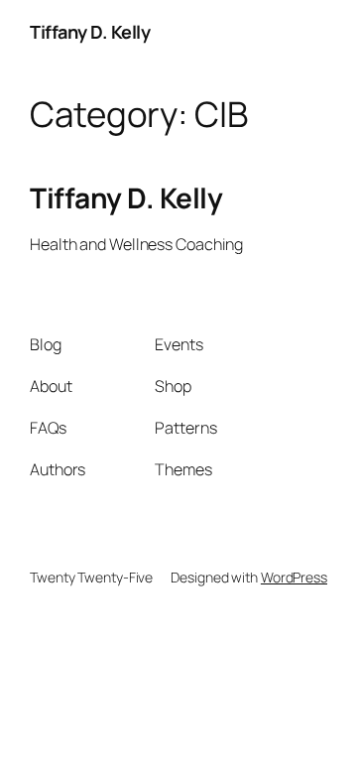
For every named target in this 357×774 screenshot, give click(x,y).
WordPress (294, 577)
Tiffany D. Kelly (90, 32)
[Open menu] (315, 33)
